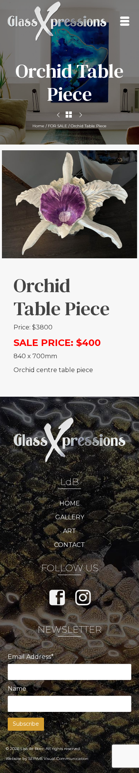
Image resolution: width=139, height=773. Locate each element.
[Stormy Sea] (58, 115)
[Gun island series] (81, 115)
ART (69, 531)
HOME (69, 503)
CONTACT (69, 545)
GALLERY (69, 517)
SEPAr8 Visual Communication (58, 758)
